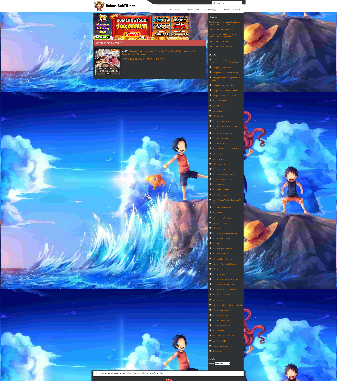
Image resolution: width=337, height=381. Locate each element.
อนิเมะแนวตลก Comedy (221, 295)
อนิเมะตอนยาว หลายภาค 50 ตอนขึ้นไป (226, 149)
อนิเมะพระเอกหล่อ (219, 169)
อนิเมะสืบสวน (217, 213)
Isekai (125, 59)
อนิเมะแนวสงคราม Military (222, 310)
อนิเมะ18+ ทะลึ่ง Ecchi (220, 106)
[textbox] (227, 3)
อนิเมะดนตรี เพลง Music (221, 138)
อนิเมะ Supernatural (220, 101)
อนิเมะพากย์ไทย (193, 10)
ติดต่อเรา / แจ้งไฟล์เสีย (232, 10)
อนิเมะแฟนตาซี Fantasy (221, 326)
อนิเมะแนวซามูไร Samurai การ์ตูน (225, 285)
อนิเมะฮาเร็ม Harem (220, 228)
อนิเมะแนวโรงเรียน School (222, 320)
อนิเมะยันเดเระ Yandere (221, 190)
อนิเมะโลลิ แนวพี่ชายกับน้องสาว (224, 336)
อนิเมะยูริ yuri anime (220, 195)
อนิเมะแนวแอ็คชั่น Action (221, 315)
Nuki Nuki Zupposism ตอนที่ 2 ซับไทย (222, 29)
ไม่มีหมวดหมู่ (217, 351)
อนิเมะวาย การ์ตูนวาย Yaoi (222, 208)
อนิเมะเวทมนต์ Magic (220, 254)
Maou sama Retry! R (142, 59)
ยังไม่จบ (160, 59)
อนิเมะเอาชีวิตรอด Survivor (222, 259)
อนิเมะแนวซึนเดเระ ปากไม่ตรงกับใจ (225, 290)
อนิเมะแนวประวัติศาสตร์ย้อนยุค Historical (227, 305)
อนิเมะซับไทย (175, 10)
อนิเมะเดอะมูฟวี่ (211, 10)
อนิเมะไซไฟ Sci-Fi (219, 341)
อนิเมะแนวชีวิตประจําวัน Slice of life (225, 279)
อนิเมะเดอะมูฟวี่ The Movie (222, 249)
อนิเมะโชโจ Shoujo (219, 331)
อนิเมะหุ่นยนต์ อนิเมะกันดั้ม (222, 218)
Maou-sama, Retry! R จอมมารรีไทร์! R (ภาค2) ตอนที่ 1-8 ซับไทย (107, 71)
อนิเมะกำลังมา (218, 111)
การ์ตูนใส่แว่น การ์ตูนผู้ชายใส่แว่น (224, 96)
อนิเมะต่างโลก (218, 154)
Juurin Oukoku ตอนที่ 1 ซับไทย (220, 41)
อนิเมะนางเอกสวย (219, 164)
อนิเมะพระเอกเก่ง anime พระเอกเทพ (225, 174)
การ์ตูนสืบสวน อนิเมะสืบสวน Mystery (225, 73)
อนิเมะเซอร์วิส (217, 244)
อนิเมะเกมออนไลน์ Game (221, 238)
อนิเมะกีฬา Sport (218, 116)
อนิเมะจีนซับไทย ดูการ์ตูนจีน (222, 121)
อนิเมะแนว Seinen (219, 269)
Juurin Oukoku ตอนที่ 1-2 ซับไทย (220, 47)
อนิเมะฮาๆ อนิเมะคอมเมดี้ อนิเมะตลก (225, 233)
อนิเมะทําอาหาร (218, 159)
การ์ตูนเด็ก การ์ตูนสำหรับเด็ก (223, 85)
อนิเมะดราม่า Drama (220, 144)
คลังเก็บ (211, 363)
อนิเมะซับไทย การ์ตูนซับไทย (222, 133)
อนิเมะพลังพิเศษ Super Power (223, 180)
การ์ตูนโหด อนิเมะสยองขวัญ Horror (225, 91)
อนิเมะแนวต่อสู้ (218, 300)
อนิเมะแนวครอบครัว (220, 274)
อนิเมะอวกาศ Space (220, 223)
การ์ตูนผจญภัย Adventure (222, 67)
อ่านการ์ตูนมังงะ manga (221, 346)
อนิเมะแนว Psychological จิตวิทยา (225, 264)
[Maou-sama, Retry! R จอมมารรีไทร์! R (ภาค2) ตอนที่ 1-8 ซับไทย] (107, 62)
